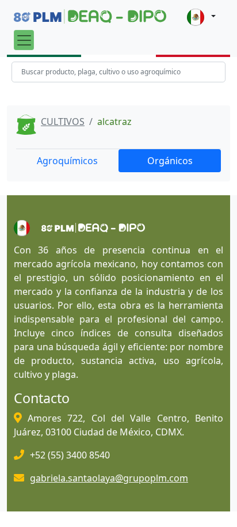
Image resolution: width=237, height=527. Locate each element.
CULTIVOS (63, 121)
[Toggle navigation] (24, 40)
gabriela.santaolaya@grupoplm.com (109, 478)
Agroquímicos (67, 160)
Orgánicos (170, 160)
